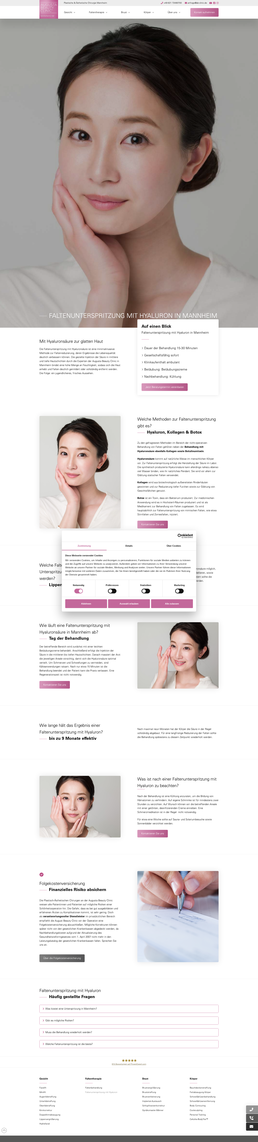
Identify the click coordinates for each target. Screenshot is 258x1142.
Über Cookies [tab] (174, 545)
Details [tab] (129, 545)
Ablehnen (86, 603)
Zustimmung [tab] (84, 545)
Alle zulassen (172, 603)
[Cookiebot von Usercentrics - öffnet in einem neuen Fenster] (180, 536)
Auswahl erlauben (129, 603)
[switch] (112, 591)
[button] (69, 12)
